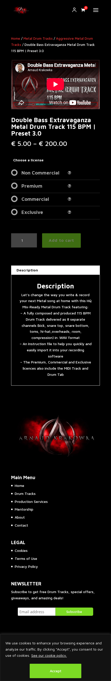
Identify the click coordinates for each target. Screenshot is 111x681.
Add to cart (61, 240)
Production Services (31, 501)
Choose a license (28, 160)
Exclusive (32, 212)
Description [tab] (27, 270)
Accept (55, 671)
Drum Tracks (25, 493)
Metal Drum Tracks (38, 38)
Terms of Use (26, 558)
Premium (31, 186)
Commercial (35, 199)
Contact (21, 525)
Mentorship (24, 509)
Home (15, 38)
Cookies (21, 550)
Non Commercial (40, 173)
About (20, 517)
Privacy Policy (26, 566)
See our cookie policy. (49, 655)
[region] (55, 657)
